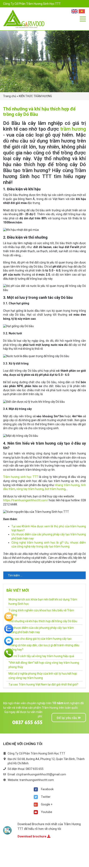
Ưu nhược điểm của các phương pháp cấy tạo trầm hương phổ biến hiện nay (41, 630)
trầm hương (73, 129)
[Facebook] (36, 789)
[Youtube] (36, 812)
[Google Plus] (36, 805)
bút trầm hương (55, 489)
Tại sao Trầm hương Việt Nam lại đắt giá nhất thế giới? (43, 684)
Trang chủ (9, 96)
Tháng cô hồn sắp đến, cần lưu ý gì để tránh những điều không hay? (43, 647)
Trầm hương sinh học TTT (20, 476)
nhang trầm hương (67, 485)
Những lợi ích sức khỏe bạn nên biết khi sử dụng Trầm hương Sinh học (42, 601)
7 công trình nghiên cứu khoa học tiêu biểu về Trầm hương (41, 612)
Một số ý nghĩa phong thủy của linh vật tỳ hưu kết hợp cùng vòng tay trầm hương (42, 676)
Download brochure (32, 836)
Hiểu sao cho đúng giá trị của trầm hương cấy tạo (40, 638)
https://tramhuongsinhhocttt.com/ (25, 500)
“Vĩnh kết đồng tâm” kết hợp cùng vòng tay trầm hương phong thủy (43, 665)
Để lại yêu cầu (67, 718)
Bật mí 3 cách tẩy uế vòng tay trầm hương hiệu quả (41, 656)
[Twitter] (36, 797)
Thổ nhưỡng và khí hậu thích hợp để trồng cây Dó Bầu (42, 621)
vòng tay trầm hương (30, 489)
